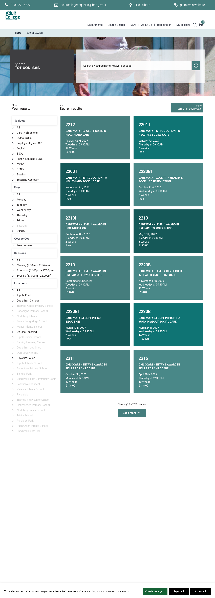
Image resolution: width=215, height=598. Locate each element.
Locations (20, 283)
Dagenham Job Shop (29, 347)
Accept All (200, 591)
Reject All (179, 591)
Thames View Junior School (33, 399)
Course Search (116, 24)
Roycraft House (26, 358)
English (21, 148)
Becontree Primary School (32, 368)
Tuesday (22, 205)
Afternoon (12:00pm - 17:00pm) (35, 270)
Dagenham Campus (28, 300)
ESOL (20, 153)
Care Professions (27, 132)
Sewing (21, 174)
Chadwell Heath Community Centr (36, 379)
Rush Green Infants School (32, 426)
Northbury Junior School (31, 410)
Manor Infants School (29, 326)
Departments (95, 24)
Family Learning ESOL (29, 159)
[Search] (193, 24)
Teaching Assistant (28, 179)
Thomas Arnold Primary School (35, 306)
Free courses (24, 245)
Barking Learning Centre (31, 342)
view (190, 107)
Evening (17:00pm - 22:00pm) (34, 275)
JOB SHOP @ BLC (27, 353)
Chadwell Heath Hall (28, 431)
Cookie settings (153, 591)
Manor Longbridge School (32, 321)
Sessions (20, 253)
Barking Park (24, 373)
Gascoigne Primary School (32, 311)
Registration (164, 24)
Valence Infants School (30, 389)
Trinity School (25, 415)
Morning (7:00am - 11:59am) (33, 265)
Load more (130, 412)
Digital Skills (24, 138)
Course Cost (22, 238)
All (18, 127)
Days (17, 187)
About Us (146, 24)
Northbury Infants (27, 316)
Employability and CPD (30, 143)
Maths (20, 164)
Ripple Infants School (29, 363)
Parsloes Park (25, 420)
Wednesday (24, 210)
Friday (20, 220)
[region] (107, 590)
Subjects (19, 120)
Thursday (22, 215)
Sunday (21, 231)
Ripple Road (24, 295)
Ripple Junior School (29, 337)
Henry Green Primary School (33, 405)
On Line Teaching (27, 332)
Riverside (22, 394)
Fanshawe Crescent (28, 384)
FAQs (133, 24)
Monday (21, 199)
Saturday (22, 225)
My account (183, 24)
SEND (20, 169)
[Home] (12, 15)
